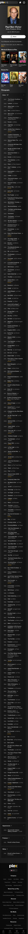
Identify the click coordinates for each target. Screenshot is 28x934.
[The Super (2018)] (5, 59)
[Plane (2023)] (14, 79)
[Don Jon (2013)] (5, 79)
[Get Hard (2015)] (23, 79)
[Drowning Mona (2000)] (23, 59)
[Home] (2, 2)
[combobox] (13, 2)
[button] (24, 2)
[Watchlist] (20, 2)
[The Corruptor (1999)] (14, 59)
